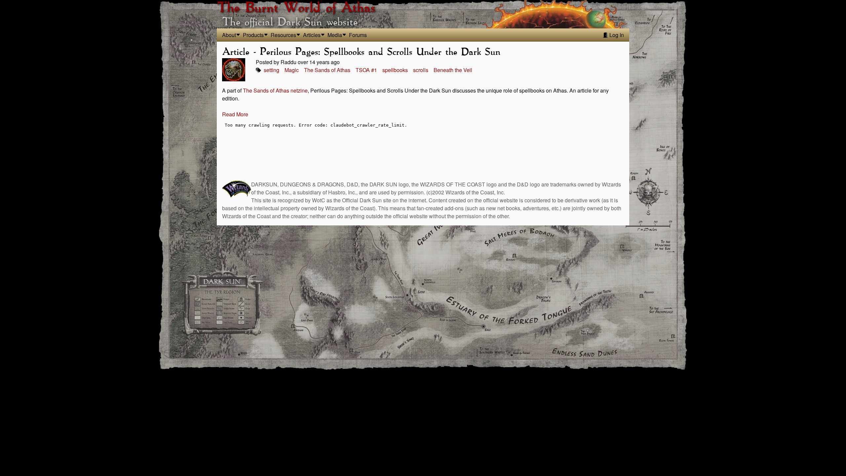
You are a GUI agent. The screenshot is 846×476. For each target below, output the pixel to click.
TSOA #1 (366, 70)
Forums (358, 35)
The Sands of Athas (327, 70)
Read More (235, 114)
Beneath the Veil (453, 70)
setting (271, 70)
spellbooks (395, 70)
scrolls (420, 70)
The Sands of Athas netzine (275, 90)
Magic (292, 70)
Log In (616, 35)
